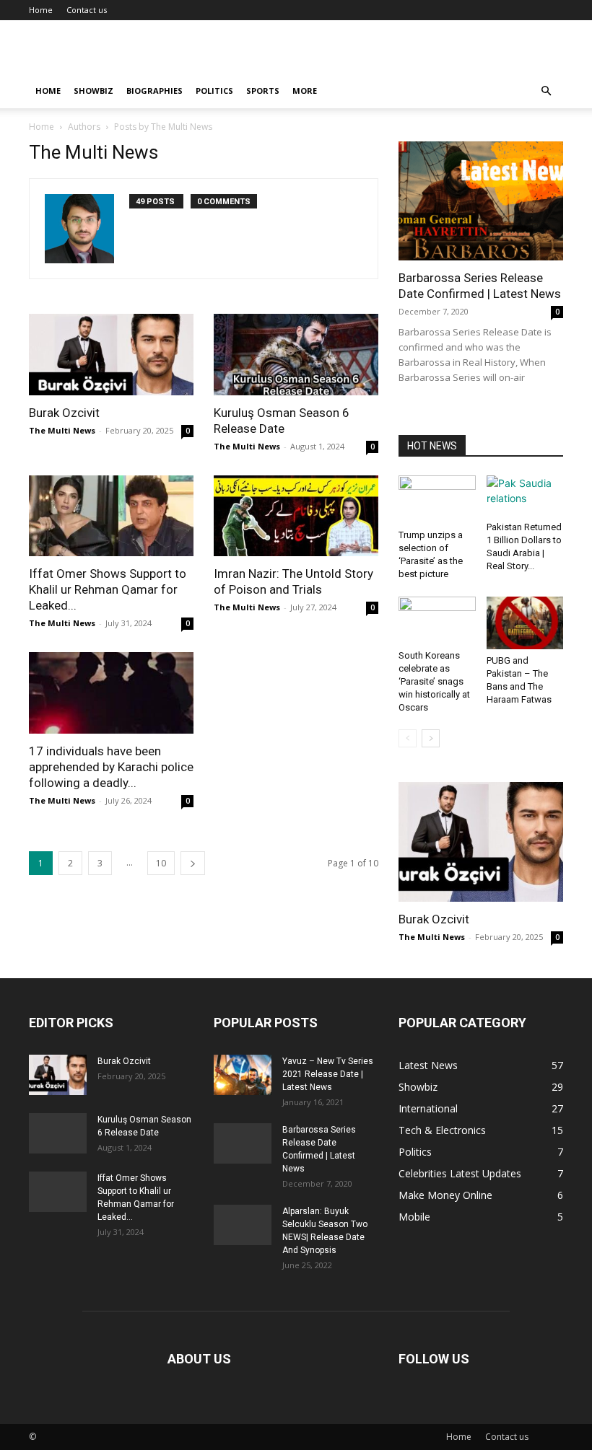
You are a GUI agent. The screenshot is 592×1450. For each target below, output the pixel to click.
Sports (262, 90)
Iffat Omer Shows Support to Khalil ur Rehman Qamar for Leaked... (107, 589)
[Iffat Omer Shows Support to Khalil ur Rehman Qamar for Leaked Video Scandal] (111, 516)
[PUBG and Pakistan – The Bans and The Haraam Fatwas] (525, 623)
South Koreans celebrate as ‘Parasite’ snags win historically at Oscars (434, 681)
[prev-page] (408, 738)
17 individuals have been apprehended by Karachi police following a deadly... (111, 767)
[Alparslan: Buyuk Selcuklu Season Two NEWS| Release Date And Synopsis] (242, 1225)
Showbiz (93, 90)
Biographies (154, 90)
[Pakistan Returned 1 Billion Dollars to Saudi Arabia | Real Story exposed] (525, 495)
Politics (214, 90)
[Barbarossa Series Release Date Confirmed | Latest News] (481, 200)
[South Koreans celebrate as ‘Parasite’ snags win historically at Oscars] (437, 620)
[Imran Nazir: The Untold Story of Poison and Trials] (296, 516)
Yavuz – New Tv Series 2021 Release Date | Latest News (327, 1074)
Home (41, 9)
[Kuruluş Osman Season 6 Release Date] (296, 354)
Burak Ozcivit (64, 412)
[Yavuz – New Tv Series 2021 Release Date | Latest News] (242, 1075)
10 (161, 863)
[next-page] (192, 863)
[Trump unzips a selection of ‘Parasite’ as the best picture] (437, 499)
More (304, 90)
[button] (545, 91)
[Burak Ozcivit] (111, 354)
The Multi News (62, 430)
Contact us (86, 9)
